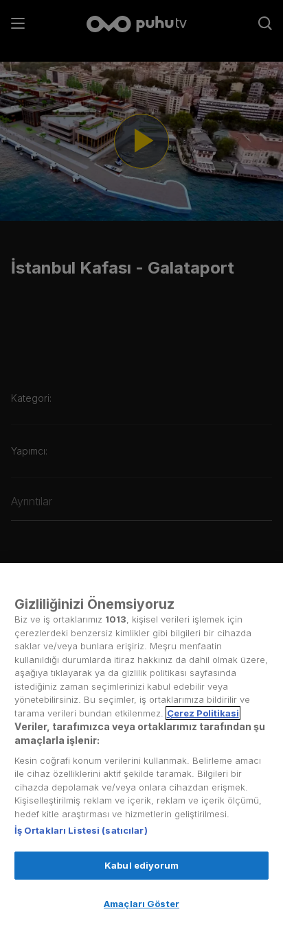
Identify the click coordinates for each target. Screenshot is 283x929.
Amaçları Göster (141, 903)
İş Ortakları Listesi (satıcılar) (81, 830)
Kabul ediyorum (141, 865)
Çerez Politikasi (203, 713)
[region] (141, 746)
